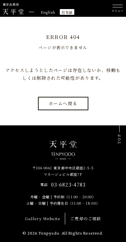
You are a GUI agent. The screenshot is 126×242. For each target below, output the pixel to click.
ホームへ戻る (63, 103)
